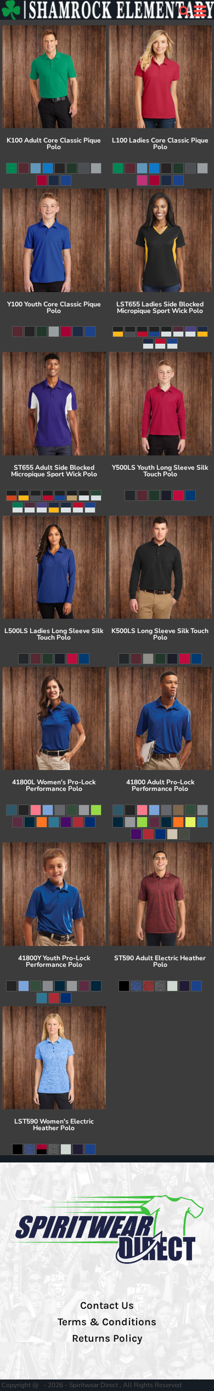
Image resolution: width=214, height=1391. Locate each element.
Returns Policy (107, 1338)
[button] (183, 10)
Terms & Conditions (107, 1322)
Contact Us (107, 1305)
